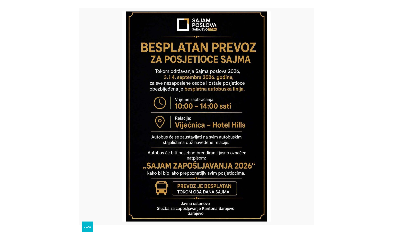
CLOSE (87, 226)
